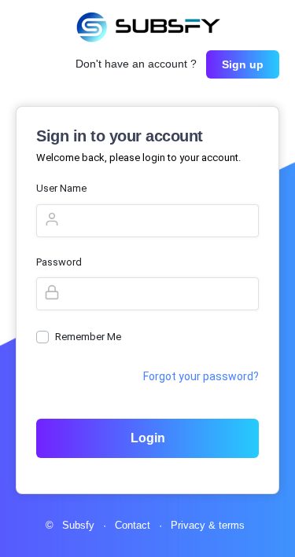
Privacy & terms (208, 525)
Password (59, 262)
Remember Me (88, 337)
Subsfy (80, 525)
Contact (134, 525)
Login (148, 438)
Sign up (243, 64)
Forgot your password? (201, 376)
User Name (61, 188)
